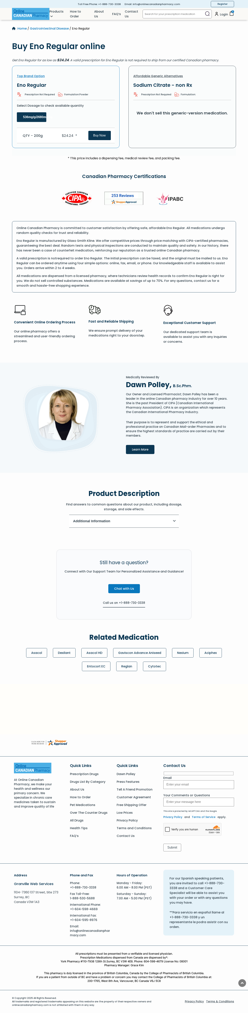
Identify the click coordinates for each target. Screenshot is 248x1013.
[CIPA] (76, 199)
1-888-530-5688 (82, 898)
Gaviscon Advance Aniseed (139, 653)
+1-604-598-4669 (84, 909)
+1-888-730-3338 (109, 4)
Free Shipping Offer (131, 805)
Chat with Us (124, 588)
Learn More (143, 449)
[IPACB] (171, 199)
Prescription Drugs (84, 774)
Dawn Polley (126, 774)
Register (222, 4)
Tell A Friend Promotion (134, 789)
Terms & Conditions (220, 1001)
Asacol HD (94, 653)
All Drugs (77, 820)
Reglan (126, 666)
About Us (99, 14)
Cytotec (154, 666)
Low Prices (125, 812)
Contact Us (131, 14)
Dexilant (64, 653)
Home (22, 28)
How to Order (75, 14)
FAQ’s (116, 14)
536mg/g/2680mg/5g (34, 117)
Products (56, 11)
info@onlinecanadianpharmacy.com (156, 4)
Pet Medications (82, 805)
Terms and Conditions (134, 828)
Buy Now (99, 135)
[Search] (207, 14)
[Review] (123, 199)
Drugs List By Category (87, 782)
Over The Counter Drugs (89, 812)
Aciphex (210, 653)
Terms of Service (203, 817)
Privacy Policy (127, 820)
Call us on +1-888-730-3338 (124, 603)
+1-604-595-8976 (83, 920)
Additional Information (91, 521)
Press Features (128, 782)
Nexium (183, 653)
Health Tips (79, 828)
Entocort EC (96, 666)
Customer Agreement (134, 797)
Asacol (36, 653)
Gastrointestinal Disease (49, 28)
